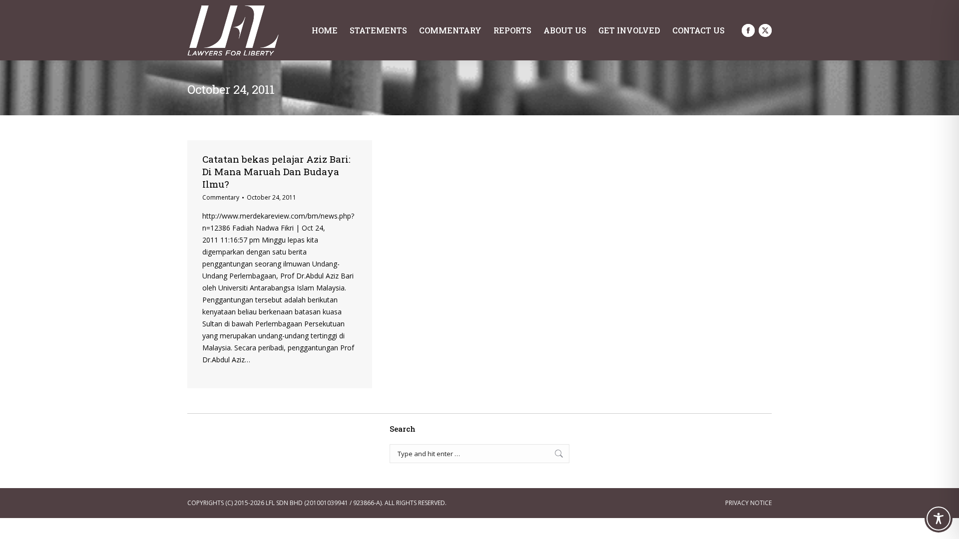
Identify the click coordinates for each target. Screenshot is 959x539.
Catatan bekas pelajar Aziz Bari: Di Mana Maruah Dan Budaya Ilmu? (276, 171)
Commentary (220, 197)
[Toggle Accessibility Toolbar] (939, 519)
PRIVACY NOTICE (748, 503)
